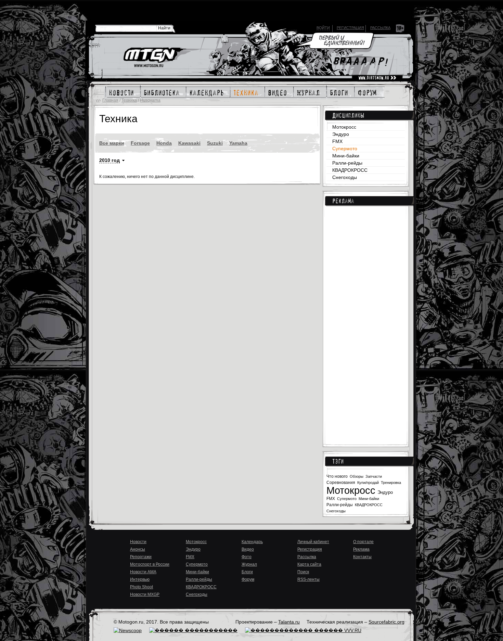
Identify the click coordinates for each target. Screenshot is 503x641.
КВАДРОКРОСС (349, 170)
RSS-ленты (308, 579)
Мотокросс (344, 127)
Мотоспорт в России (149, 564)
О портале (363, 541)
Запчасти (373, 476)
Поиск (303, 571)
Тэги (338, 461)
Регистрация (350, 28)
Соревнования (340, 482)
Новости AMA (143, 571)
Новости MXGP (144, 594)
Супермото (344, 148)
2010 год (109, 160)
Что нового (337, 476)
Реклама (343, 200)
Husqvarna (150, 100)
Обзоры (356, 476)
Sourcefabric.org (386, 622)
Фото (247, 556)
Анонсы (137, 549)
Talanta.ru (289, 622)
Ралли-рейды (347, 163)
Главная (110, 100)
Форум (248, 579)
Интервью (140, 579)
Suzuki (215, 143)
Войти (323, 28)
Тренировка (391, 482)
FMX (337, 141)
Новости (138, 541)
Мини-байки (345, 155)
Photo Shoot (141, 587)
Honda (164, 143)
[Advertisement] (365, 321)
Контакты (362, 556)
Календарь (252, 541)
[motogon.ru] (154, 58)
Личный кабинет (313, 541)
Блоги (247, 571)
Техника (129, 100)
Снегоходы (344, 177)
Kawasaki (189, 143)
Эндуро (340, 134)
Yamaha (238, 143)
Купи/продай (368, 482)
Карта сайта (309, 564)
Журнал (249, 564)
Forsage (140, 143)
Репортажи (141, 556)
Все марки (111, 143)
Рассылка (380, 28)
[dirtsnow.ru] (377, 78)
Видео (248, 549)
